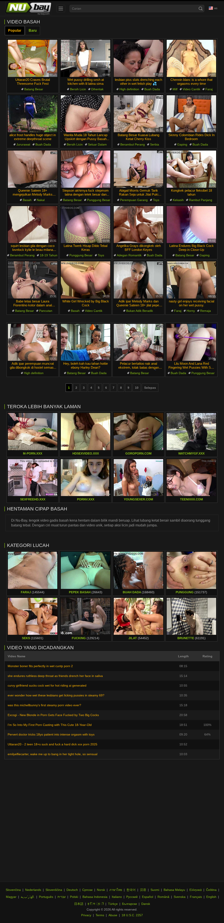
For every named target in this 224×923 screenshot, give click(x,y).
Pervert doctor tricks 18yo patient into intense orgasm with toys (51, 734)
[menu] (60, 8)
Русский (132, 897)
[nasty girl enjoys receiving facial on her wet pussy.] (191, 279)
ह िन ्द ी (96, 904)
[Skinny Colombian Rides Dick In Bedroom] (191, 113)
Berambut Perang (132, 144)
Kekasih (178, 200)
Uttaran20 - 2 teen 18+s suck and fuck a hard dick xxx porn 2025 (52, 744)
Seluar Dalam (97, 144)
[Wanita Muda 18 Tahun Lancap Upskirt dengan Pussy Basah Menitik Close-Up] (85, 113)
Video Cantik (191, 89)
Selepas (150, 387)
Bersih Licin (78, 89)
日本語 (78, 904)
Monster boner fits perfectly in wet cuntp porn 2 (40, 666)
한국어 (131, 890)
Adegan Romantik (129, 255)
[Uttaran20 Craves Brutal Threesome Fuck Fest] (32, 58)
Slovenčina (13, 890)
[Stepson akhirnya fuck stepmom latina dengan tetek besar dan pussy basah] (85, 169)
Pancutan (45, 310)
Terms (100, 915)
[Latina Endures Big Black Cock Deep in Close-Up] (191, 224)
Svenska (180, 897)
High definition (129, 89)
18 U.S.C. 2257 (132, 915)
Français (196, 897)
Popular (14, 30)
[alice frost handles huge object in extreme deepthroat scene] (32, 113)
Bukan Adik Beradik (139, 310)
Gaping (182, 144)
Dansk (145, 904)
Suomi (154, 890)
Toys (156, 200)
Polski (74, 897)
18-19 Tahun (48, 255)
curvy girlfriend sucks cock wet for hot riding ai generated (47, 685)
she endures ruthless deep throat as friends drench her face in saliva (55, 676)
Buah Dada (152, 89)
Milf (175, 89)
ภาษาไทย (115, 890)
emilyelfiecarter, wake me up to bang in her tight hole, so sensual (52, 754)
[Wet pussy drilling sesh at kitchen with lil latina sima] (85, 58)
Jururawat (23, 144)
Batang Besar (33, 89)
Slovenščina (54, 890)
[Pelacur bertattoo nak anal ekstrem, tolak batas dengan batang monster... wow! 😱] (138, 342)
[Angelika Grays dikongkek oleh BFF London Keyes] (138, 224)
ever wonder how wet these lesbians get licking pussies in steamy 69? (56, 695)
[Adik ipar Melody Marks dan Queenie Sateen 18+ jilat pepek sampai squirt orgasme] (138, 279)
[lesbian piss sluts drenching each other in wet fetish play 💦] (138, 58)
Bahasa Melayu (174, 890)
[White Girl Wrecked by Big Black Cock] (85, 279)
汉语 (143, 890)
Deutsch (72, 890)
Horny (191, 310)
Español (147, 897)
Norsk (101, 890)
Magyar (11, 897)
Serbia (154, 144)
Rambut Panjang (200, 200)
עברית (62, 897)
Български (129, 904)
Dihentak (97, 89)
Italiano (117, 897)
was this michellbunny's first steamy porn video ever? (44, 705)
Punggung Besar (98, 200)
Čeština (211, 890)
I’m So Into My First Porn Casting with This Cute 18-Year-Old (50, 725)
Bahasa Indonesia (94, 897)
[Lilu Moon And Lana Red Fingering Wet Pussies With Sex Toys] (191, 342)
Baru (33, 30)
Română (163, 897)
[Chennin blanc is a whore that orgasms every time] (191, 58)
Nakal (41, 200)
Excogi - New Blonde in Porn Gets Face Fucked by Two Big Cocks (53, 715)
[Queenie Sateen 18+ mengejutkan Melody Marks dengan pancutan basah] (32, 169)
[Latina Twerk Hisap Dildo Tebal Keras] (85, 224)
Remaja (205, 310)
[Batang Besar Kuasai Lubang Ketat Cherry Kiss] (138, 113)
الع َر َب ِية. (28, 897)
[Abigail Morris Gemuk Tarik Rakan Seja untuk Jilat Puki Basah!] (138, 169)
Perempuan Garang (134, 200)
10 (136, 387)
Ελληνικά (195, 890)
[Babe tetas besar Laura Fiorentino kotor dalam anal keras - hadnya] (32, 279)
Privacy (86, 915)
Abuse (112, 915)
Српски (87, 890)
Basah (27, 200)
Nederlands (33, 890)
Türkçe (113, 904)
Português (46, 897)
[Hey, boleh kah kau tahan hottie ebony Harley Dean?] (85, 342)
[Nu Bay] (28, 8)
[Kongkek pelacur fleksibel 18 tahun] (191, 169)
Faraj (209, 89)
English (211, 897)
